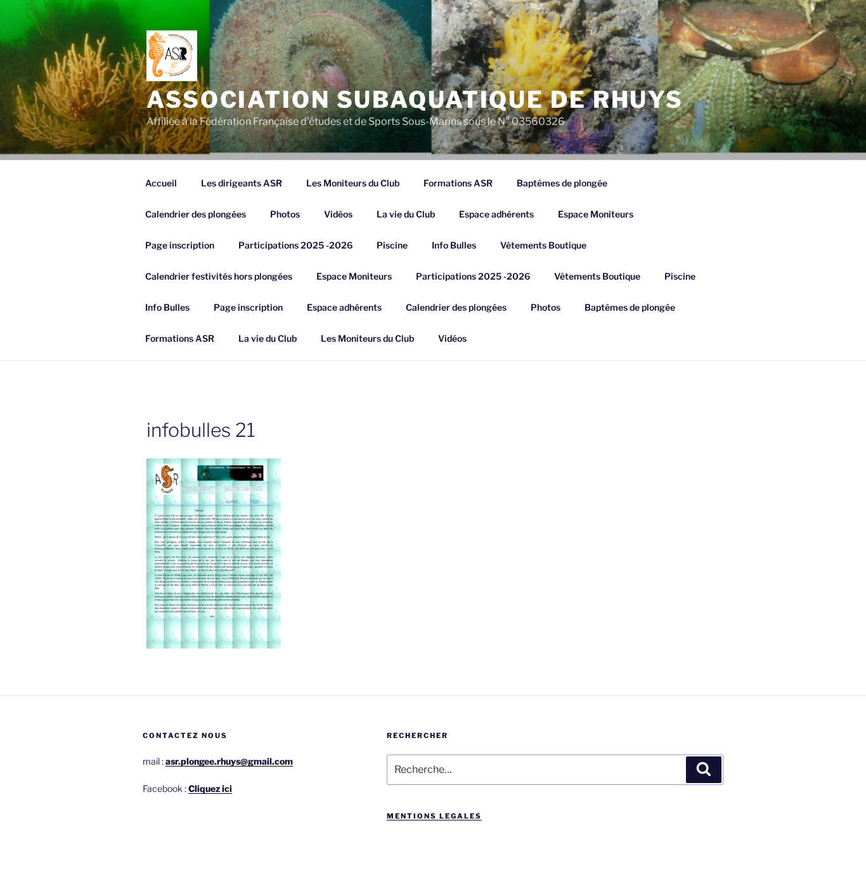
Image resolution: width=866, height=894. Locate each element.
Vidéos (338, 214)
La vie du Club (406, 214)
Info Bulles (454, 245)
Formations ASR (458, 183)
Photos (285, 214)
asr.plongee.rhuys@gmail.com (229, 761)
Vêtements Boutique (543, 245)
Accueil (161, 183)
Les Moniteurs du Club (352, 183)
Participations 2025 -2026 (295, 245)
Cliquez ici (210, 788)
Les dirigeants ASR (241, 183)
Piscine (392, 245)
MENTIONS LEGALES (434, 816)
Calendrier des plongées (195, 214)
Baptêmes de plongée (562, 183)
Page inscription (179, 245)
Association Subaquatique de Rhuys (414, 99)
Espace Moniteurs (595, 214)
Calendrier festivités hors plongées (218, 276)
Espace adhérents (496, 214)
